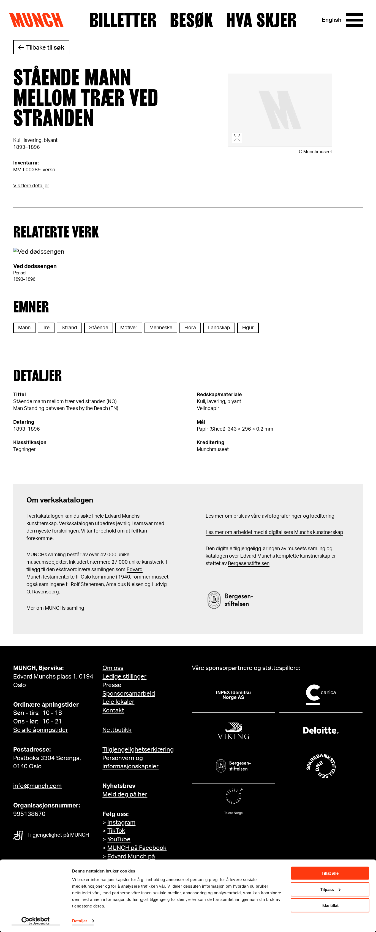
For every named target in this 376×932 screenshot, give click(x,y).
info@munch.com (37, 786)
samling (75, 608)
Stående (98, 327)
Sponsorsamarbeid (128, 694)
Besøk (191, 20)
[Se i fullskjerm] (280, 110)
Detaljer (79, 921)
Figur (248, 327)
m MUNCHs (52, 608)
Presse (111, 685)
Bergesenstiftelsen (248, 563)
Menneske (160, 327)
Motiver (128, 327)
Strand (69, 327)
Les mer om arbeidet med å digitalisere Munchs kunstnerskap (274, 532)
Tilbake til (45, 48)
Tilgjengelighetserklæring (138, 750)
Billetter (123, 20)
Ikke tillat (330, 905)
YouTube (118, 839)
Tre (46, 327)
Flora (190, 327)
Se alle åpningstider (40, 730)
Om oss (112, 668)
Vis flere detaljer (31, 185)
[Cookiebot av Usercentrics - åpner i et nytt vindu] (36, 921)
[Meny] (354, 20)
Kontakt (113, 710)
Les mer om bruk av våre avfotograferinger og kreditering (270, 516)
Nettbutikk (117, 730)
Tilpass (327, 889)
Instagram (121, 823)
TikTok (116, 831)
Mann (24, 327)
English (331, 20)
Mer (30, 608)
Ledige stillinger (124, 677)
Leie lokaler (118, 702)
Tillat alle (330, 873)
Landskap (219, 327)
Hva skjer (261, 20)
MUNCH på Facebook (137, 848)
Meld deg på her (124, 794)
